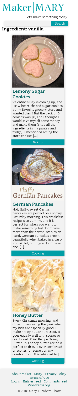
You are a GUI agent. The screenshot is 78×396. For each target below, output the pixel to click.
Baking (38, 142)
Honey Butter (27, 315)
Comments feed (55, 381)
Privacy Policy (55, 374)
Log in (15, 381)
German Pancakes (32, 204)
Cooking (38, 253)
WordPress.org (39, 385)
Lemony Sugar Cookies (28, 94)
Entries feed (32, 381)
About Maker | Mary (27, 374)
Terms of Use (39, 378)
